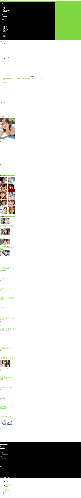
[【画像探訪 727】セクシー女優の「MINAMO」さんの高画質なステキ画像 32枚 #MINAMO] (11, 180)
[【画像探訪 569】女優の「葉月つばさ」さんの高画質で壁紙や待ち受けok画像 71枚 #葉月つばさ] (11, 203)
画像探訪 (4, 491)
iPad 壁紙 (6, 489)
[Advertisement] (25, 50)
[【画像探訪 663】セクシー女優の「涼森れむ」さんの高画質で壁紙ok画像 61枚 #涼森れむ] (11, 188)
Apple (4, 480)
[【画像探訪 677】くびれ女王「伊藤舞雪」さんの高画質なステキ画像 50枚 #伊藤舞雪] (11, 211)
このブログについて (5, 453)
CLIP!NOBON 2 (4, 459)
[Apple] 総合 (7, 481)
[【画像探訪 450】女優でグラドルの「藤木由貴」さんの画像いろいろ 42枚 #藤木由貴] (3, 180)
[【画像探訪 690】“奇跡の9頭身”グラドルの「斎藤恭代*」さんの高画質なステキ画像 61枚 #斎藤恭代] (11, 195)
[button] (8, 41)
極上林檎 (6, 486)
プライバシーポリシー (5, 454)
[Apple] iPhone (7, 482)
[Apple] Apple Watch (8, 484)
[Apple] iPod (7, 485)
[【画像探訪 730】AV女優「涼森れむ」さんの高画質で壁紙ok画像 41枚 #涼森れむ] (3, 188)
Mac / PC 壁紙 (7, 490)
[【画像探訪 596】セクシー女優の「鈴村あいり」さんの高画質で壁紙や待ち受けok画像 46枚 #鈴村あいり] (3, 211)
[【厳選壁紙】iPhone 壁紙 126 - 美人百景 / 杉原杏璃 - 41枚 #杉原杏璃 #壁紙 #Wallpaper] (3, 203)
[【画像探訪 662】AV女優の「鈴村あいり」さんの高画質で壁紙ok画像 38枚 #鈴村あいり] (3, 195)
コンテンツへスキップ (3, 0)
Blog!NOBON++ (4, 458)
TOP (2, 452)
